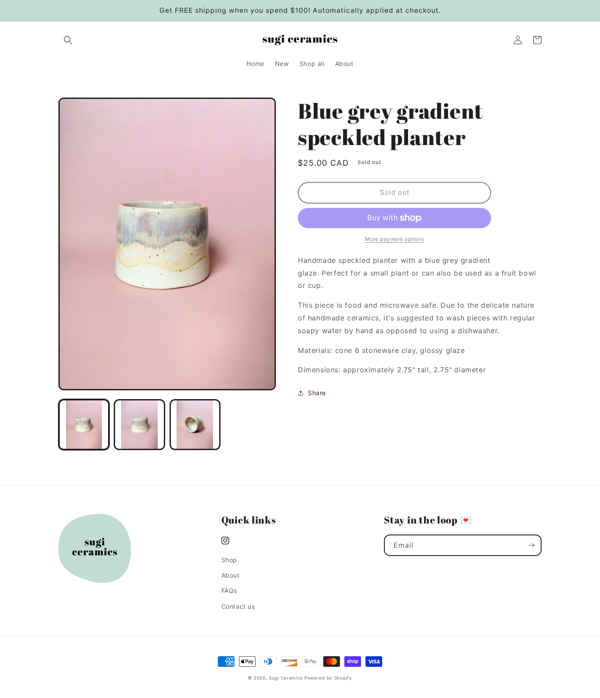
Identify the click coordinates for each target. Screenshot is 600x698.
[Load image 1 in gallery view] (83, 424)
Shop (229, 559)
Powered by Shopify (328, 677)
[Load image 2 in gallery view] (139, 424)
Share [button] (317, 392)
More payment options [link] (394, 239)
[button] (68, 40)
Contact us (238, 606)
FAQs (229, 590)
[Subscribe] (531, 545)
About (230, 575)
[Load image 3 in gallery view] (195, 424)
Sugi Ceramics (286, 677)
